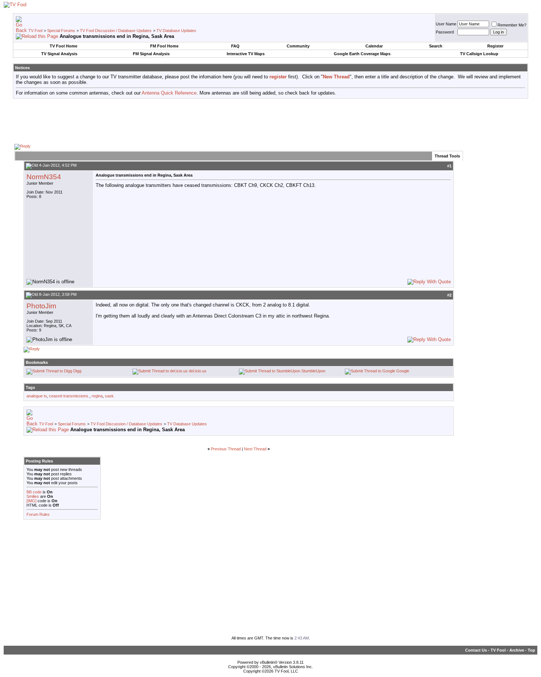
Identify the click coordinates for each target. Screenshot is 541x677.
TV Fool (35, 30)
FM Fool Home (164, 46)
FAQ (235, 46)
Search (435, 46)
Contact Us (476, 650)
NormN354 (43, 177)
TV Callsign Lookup (479, 54)
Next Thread (255, 449)
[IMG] (31, 501)
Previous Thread (226, 449)
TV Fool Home (63, 46)
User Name (446, 24)
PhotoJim (41, 306)
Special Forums (61, 30)
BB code (34, 492)
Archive (516, 650)
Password (445, 32)
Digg (77, 371)
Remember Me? (512, 25)
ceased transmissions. (69, 396)
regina (97, 396)
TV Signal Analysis (59, 54)
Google (402, 371)
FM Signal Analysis (151, 54)
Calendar (374, 46)
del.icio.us (197, 371)
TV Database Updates (176, 30)
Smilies (32, 496)
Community (298, 46)
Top (531, 650)
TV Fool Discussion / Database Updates (116, 30)
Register (495, 46)
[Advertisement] (270, 120)
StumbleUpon (313, 371)
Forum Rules (38, 514)
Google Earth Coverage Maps (362, 54)
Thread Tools (447, 156)
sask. (110, 396)
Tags (30, 387)
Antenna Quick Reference (169, 93)
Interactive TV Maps (246, 54)
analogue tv (36, 396)
